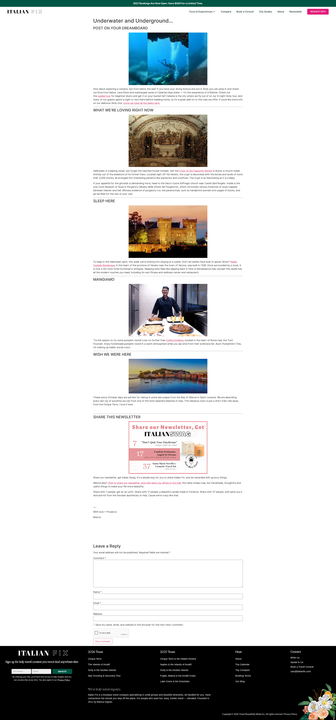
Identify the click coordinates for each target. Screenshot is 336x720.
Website (97, 614)
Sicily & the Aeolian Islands (102, 670)
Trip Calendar (242, 664)
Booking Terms (243, 675)
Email (97, 603)
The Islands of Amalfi (99, 664)
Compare (226, 11)
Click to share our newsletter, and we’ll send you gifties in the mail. (145, 483)
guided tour (104, 96)
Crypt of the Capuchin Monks (195, 170)
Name (97, 592)
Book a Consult (245, 11)
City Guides (265, 11)
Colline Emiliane (174, 340)
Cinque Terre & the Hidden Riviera (178, 659)
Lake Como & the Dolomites (175, 681)
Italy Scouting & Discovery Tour (104, 675)
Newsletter (295, 11)
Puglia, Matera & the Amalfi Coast (177, 675)
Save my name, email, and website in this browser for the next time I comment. (140, 625)
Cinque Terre (94, 659)
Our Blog (240, 681)
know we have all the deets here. (141, 103)
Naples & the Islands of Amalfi (175, 664)
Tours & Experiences (201, 11)
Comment (99, 558)
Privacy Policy (290, 714)
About (280, 11)
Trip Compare (242, 670)
